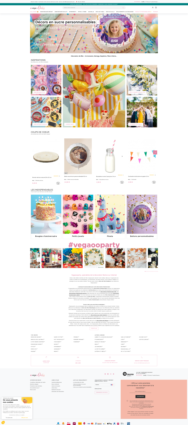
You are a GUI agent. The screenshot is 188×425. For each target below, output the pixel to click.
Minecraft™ (124, 341)
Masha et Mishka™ (100, 341)
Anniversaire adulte (52, 44)
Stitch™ (33, 346)
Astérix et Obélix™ (100, 351)
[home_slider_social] (94, 258)
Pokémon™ (77, 341)
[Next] (155, 152)
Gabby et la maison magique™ (104, 337)
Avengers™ (57, 349)
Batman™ (124, 346)
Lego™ (123, 339)
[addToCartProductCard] (58, 183)
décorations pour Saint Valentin (99, 315)
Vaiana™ (33, 351)
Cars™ (123, 344)
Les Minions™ (99, 346)
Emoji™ (97, 344)
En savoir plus (9, 417)
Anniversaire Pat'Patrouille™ (61, 28)
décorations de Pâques (102, 320)
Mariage (42, 33)
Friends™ (76, 337)
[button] (3, 422)
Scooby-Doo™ (143, 337)
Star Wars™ (57, 341)
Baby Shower (47, 39)
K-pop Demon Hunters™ (38, 341)
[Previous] (39, 260)
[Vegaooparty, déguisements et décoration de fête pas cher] (37, 7)
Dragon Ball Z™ (126, 349)
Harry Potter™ (58, 337)
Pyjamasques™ (99, 339)
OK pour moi (24, 417)
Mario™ (56, 351)
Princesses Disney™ (37, 344)
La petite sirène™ (100, 349)
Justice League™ (144, 339)
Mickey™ (56, 344)
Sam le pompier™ (126, 337)
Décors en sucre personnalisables (65, 22)
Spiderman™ (57, 346)
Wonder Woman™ (79, 339)
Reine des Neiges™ (36, 337)
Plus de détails (81, 1)
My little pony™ (126, 351)
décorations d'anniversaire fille (108, 291)
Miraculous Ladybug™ (38, 339)
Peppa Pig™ (34, 349)
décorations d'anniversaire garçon (78, 293)
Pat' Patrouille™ (59, 339)
